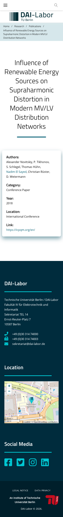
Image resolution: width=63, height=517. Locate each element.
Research (19, 26)
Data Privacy (43, 490)
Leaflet (27, 421)
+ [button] (9, 386)
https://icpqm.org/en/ (20, 230)
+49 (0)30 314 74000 (25, 334)
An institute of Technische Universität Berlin (25, 500)
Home (6, 26)
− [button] (9, 391)
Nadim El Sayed (16, 172)
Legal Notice (20, 490)
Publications (35, 26)
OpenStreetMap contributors (46, 421)
